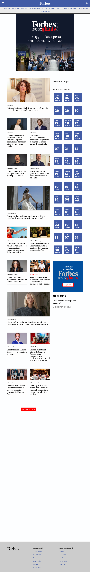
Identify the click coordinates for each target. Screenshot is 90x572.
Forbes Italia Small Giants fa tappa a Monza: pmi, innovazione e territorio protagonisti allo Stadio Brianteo (40, 355)
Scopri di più (28, 409)
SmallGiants (50, 8)
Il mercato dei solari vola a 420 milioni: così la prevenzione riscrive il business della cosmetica (17, 248)
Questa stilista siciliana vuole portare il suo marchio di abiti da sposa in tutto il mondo (26, 217)
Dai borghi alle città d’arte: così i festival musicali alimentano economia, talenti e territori (39, 390)
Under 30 (15, 8)
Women (24, 8)
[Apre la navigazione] (3, 3)
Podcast (62, 555)
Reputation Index (70, 8)
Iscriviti (68, 285)
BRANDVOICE (35, 274)
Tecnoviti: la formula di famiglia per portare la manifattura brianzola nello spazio (40, 280)
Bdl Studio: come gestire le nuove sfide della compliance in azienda (39, 174)
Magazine (62, 564)
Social (61, 558)
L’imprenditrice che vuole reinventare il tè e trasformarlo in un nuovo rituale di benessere (27, 323)
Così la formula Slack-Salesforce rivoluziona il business (17, 352)
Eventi (35, 564)
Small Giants (37, 567)
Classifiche (6, 8)
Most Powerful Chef (36, 8)
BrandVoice (37, 561)
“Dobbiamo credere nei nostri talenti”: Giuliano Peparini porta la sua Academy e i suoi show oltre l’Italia (16, 140)
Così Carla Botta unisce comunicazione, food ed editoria (17, 279)
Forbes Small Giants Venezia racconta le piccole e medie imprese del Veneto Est (16, 390)
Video (61, 551)
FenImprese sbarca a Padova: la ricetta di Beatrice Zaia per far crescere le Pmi (39, 247)
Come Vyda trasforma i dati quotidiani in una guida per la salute (17, 173)
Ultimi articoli (38, 551)
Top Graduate (45, 11)
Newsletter (63, 561)
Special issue (38, 558)
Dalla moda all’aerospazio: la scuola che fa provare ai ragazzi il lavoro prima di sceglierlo (39, 139)
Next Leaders (83, 8)
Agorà (59, 8)
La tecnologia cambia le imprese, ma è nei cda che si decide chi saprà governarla (27, 109)
